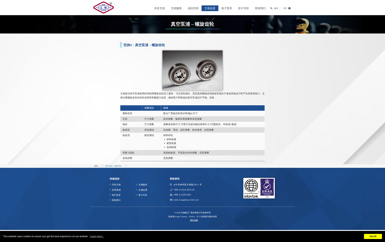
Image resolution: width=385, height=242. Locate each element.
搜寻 (276, 8)
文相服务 (143, 184)
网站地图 (194, 220)
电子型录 (226, 8)
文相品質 (210, 8)
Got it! (373, 236)
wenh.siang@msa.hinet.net (186, 200)
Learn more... (97, 236)
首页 (96, 166)
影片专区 (243, 8)
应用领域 (116, 190)
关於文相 (159, 8)
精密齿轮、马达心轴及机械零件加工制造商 (103, 8)
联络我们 (260, 8)
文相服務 (176, 8)
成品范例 (193, 8)
